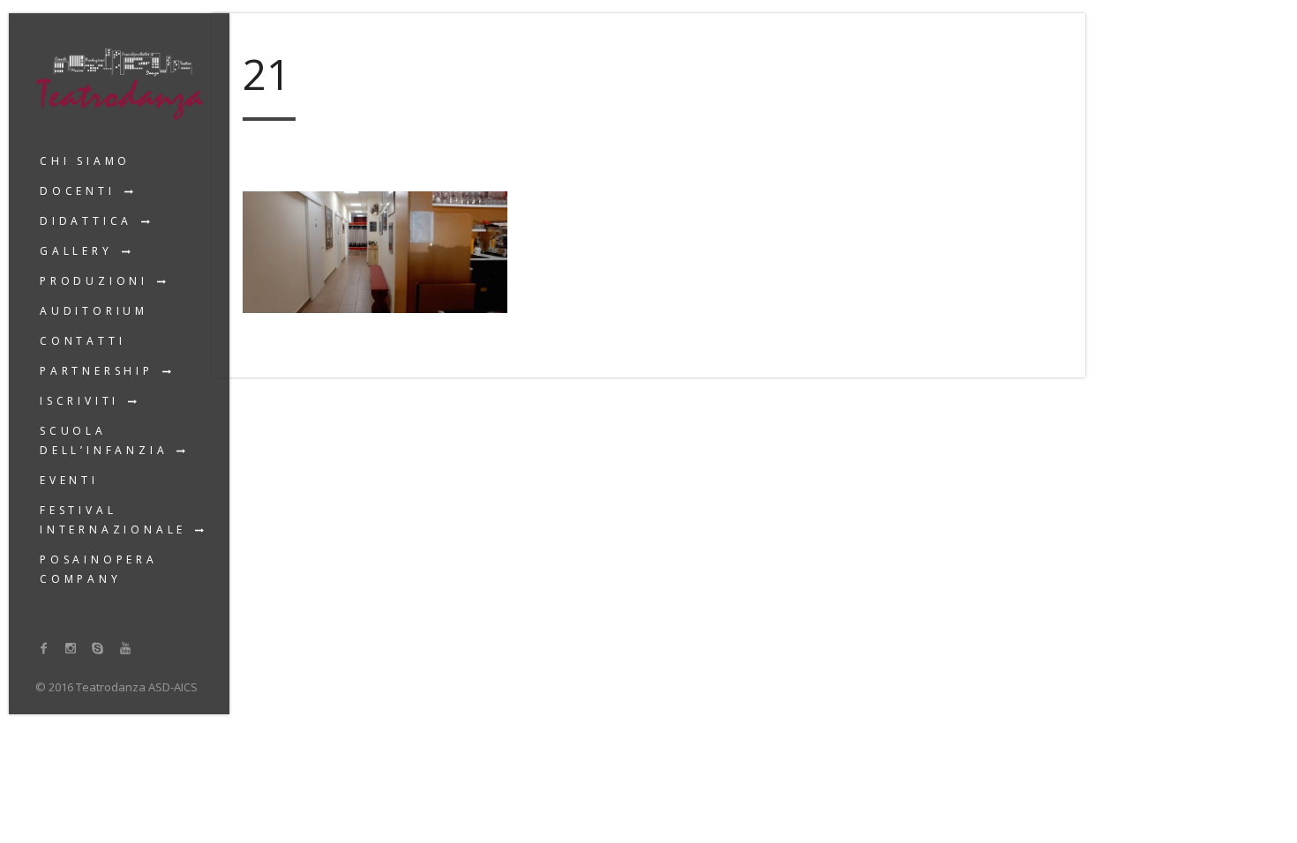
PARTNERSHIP (97, 370)
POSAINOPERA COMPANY (99, 569)
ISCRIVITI (79, 400)
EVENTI (69, 480)
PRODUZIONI (94, 280)
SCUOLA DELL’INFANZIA (104, 440)
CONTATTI (82, 340)
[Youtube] (125, 647)
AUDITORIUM (94, 310)
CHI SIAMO (85, 160)
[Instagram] (71, 647)
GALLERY (76, 250)
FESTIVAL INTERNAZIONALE (113, 520)
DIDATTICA (86, 220)
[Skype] (98, 647)
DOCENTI (78, 190)
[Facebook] (44, 647)
